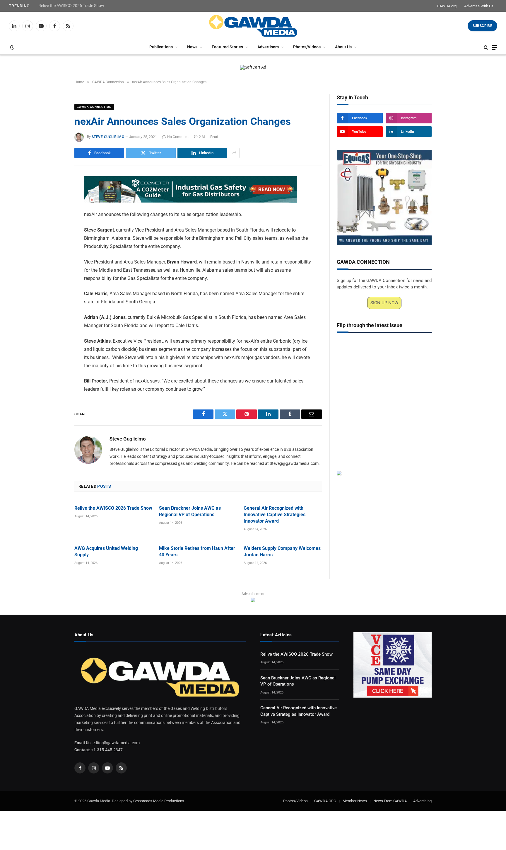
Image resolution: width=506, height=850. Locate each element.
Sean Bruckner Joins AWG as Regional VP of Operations (190, 511)
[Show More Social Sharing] (234, 153)
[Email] (54, 249)
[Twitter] (54, 208)
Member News (355, 801)
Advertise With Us (478, 6)
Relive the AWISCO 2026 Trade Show (71, 5)
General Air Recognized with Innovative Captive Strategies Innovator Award (274, 514)
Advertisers (268, 47)
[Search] (486, 47)
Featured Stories (227, 47)
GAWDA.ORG (325, 801)
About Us (343, 47)
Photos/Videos (307, 47)
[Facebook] (54, 195)
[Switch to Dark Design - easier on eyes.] (12, 47)
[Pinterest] (54, 235)
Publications (161, 47)
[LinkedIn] (54, 222)
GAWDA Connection (94, 106)
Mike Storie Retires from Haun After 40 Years (197, 551)
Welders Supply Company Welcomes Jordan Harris (282, 551)
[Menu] (494, 47)
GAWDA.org (447, 6)
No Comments (178, 137)
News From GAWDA (390, 801)
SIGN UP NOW (384, 302)
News (192, 47)
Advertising (422, 801)
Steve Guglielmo (108, 137)
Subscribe (482, 26)
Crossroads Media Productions (158, 801)
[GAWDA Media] (253, 26)
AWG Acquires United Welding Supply (106, 551)
